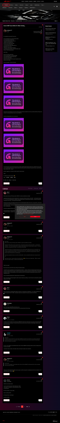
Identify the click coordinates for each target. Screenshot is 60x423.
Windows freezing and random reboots (50, 28)
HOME (8, 412)
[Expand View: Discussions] (23, 5)
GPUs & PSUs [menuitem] (10, 7)
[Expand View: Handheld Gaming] (39, 5)
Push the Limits (48, 39)
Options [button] (41, 30)
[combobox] (30, 15)
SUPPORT (42, 1)
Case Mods (7, 177)
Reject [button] (25, 216)
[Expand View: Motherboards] (7, 7)
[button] (5, 183)
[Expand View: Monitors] (17, 7)
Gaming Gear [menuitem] (20, 7)
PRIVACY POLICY (41, 415)
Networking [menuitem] (26, 7)
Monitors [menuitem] (15, 7)
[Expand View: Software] (18, 5)
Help (54, 6)
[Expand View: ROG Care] (13, 5)
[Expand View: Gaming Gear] (23, 7)
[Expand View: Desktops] (28, 5)
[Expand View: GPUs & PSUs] (12, 7)
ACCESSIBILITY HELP (16, 412)
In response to (10, 239)
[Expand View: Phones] (44, 5)
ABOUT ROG (5, 412)
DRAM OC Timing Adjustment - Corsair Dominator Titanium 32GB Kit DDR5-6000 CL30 (50, 43)
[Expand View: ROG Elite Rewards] (35, 7)
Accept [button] (35, 216)
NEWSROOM (11, 412)
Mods (14, 177)
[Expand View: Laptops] (33, 5)
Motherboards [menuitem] (4, 7)
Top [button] (4, 420)
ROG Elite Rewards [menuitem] (32, 7)
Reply (40, 183)
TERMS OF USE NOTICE (35, 415)
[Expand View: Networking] (28, 7)
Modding (11, 177)
